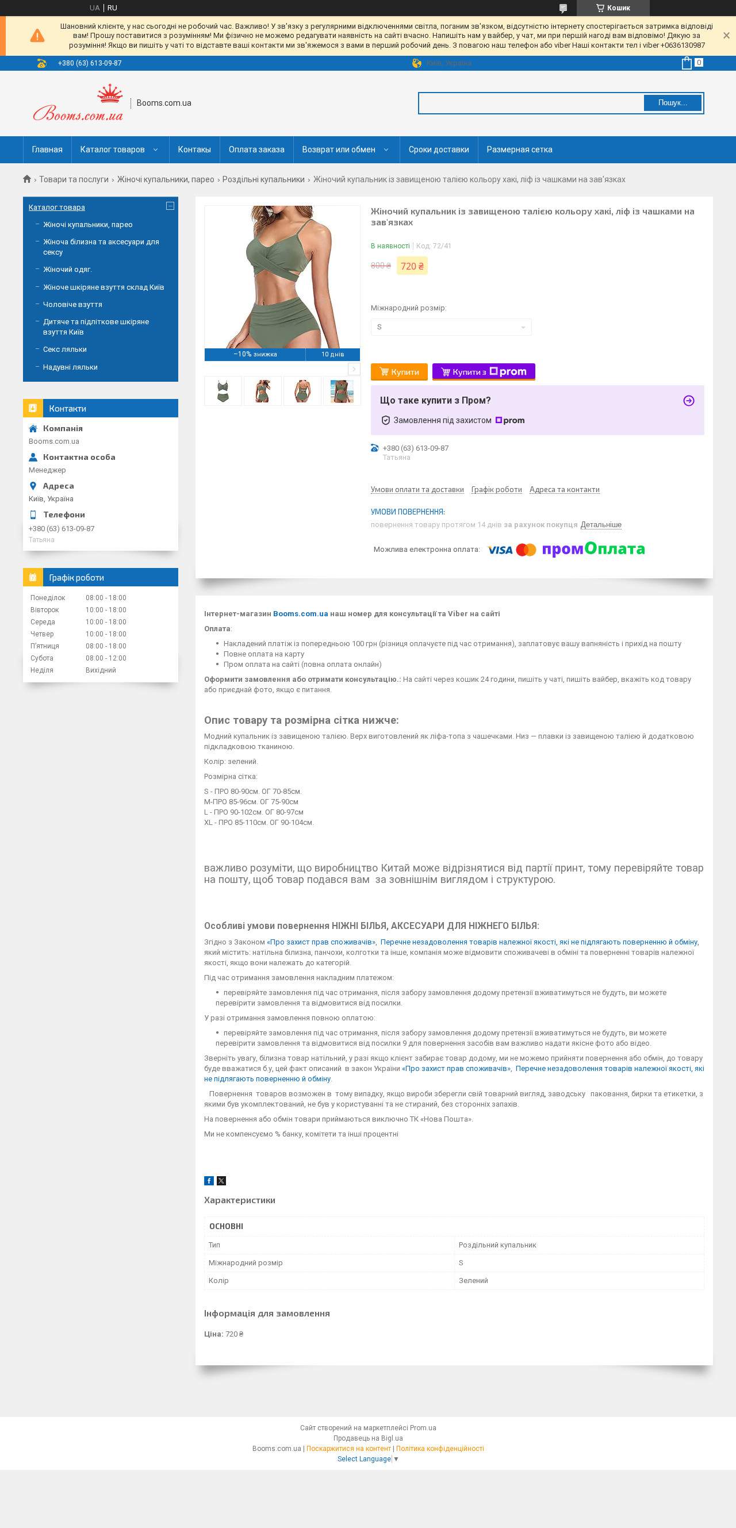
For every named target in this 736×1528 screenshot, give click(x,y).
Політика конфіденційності (440, 1449)
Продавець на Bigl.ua (368, 1438)
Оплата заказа (257, 149)
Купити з (469, 372)
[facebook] (209, 1182)
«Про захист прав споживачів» (321, 942)
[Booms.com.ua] (77, 103)
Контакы (194, 149)
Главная (47, 149)
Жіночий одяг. (67, 269)
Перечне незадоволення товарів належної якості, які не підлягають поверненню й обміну (539, 942)
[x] (221, 1182)
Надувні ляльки (70, 367)
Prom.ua (423, 1428)
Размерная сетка (520, 149)
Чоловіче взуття (72, 304)
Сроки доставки (439, 149)
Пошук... (673, 102)
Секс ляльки (65, 349)
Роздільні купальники (264, 179)
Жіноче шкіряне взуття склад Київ (103, 287)
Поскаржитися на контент (348, 1449)
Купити (405, 372)
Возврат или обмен (338, 149)
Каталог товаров (112, 149)
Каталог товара (57, 207)
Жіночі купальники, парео (165, 179)
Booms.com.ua (300, 613)
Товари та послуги (74, 179)
